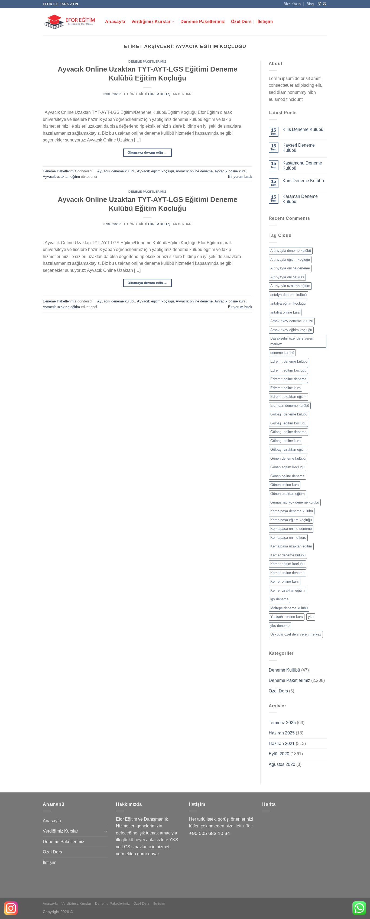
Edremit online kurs (285, 388)
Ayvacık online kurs (230, 171)
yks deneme (280, 626)
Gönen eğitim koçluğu (287, 467)
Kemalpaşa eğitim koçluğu (291, 520)
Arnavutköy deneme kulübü (291, 321)
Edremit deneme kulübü (288, 361)
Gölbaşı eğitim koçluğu (288, 423)
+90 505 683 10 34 (209, 833)
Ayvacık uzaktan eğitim (61, 177)
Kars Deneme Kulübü (303, 180)
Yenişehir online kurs (286, 617)
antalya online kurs (285, 312)
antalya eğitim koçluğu (288, 303)
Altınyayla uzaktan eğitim (290, 286)
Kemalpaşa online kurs (288, 538)
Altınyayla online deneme (290, 268)
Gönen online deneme (287, 476)
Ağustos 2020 (282, 764)
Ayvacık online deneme (194, 171)
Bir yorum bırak (240, 177)
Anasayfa (115, 21)
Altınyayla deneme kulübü (290, 251)
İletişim (265, 21)
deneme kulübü (282, 353)
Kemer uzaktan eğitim (287, 590)
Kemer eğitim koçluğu (287, 564)
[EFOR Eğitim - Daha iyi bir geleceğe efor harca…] (70, 22)
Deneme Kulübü (284, 670)
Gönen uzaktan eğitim (287, 494)
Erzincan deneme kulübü (289, 406)
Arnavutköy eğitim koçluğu (291, 330)
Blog (310, 4)
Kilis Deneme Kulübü (303, 129)
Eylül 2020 (279, 754)
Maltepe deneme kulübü (289, 608)
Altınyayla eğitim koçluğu (290, 259)
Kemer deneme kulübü (288, 555)
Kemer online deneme (287, 573)
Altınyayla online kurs (287, 277)
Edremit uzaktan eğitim (288, 397)
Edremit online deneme (288, 379)
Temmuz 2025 (282, 722)
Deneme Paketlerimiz (202, 21)
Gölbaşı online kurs (285, 441)
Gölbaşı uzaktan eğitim (288, 449)
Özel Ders (241, 21)
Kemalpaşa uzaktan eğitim (291, 546)
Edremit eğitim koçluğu (288, 370)
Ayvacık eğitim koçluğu (155, 171)
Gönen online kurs (284, 485)
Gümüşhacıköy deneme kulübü (294, 502)
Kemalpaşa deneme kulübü (291, 511)
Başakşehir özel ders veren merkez (291, 341)
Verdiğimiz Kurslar (151, 21)
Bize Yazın (292, 4)
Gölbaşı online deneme (288, 432)
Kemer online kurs (284, 581)
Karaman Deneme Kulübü (300, 199)
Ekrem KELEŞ (159, 94)
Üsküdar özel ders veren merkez (295, 634)
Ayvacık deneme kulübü (116, 171)
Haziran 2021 (282, 743)
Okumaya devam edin (147, 152)
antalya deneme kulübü (288, 295)
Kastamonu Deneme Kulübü (302, 165)
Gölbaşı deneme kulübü (288, 414)
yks (311, 617)
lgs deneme (279, 599)
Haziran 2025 (282, 733)
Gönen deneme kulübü (288, 458)
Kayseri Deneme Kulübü (299, 148)
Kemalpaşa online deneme (291, 529)
